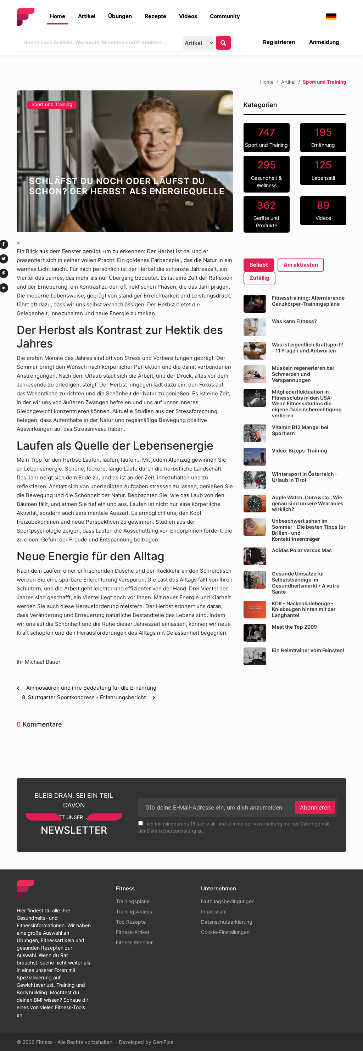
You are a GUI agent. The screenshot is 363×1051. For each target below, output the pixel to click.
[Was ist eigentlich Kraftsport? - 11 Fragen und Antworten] (255, 351)
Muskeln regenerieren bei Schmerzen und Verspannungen (303, 374)
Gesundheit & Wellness (266, 173)
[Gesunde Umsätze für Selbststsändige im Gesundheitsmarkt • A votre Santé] (255, 580)
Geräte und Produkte (266, 214)
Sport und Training (52, 104)
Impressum (214, 911)
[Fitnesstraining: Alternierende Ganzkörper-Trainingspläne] (255, 304)
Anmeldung (324, 42)
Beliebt (259, 264)
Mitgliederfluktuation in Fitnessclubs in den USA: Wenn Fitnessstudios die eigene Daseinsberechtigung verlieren (307, 403)
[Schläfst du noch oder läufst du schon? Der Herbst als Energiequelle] (125, 161)
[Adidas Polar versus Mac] (255, 556)
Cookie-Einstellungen (225, 932)
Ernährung (323, 137)
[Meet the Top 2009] (255, 633)
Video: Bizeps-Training (299, 450)
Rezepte (155, 16)
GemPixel (163, 1042)
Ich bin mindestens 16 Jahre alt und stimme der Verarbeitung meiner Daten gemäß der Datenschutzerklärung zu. (234, 827)
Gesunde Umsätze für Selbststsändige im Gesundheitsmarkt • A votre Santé (305, 582)
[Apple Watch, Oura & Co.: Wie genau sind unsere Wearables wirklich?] (255, 503)
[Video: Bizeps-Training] (255, 457)
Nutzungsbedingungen (228, 901)
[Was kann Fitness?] (255, 327)
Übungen (120, 16)
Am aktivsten (301, 264)
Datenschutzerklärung (226, 922)
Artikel (86, 16)
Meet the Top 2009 (294, 627)
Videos (188, 16)
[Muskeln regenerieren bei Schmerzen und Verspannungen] (255, 374)
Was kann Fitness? (294, 321)
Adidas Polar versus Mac (302, 550)
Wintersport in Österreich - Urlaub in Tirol (304, 477)
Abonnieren (315, 807)
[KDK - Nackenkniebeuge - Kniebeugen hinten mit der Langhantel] (255, 609)
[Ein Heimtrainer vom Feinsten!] (255, 656)
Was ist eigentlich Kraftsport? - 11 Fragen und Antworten (307, 347)
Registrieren (279, 42)
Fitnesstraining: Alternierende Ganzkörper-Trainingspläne (308, 301)
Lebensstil (323, 170)
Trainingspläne (133, 901)
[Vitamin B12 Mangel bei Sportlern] (255, 433)
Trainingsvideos (134, 911)
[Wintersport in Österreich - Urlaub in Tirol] (255, 480)
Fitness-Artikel (132, 932)
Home (57, 16)
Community (225, 16)
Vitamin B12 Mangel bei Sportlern (300, 430)
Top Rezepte (131, 922)
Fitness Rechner (134, 942)
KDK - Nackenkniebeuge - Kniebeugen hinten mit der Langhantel (304, 609)
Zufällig (259, 277)
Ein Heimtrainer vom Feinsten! (308, 650)
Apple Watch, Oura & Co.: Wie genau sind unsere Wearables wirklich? (308, 503)
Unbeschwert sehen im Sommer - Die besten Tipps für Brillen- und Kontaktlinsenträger (309, 529)
